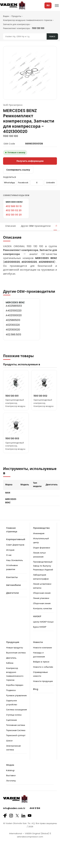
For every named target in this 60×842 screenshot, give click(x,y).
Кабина (9, 663)
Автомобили (13, 585)
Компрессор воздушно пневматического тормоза (27, 20)
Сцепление (11, 720)
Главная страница (11, 529)
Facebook (23, 182)
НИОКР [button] (37, 616)
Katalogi (10, 770)
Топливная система (15, 725)
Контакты (12, 577)
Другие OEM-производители (36, 226)
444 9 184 (35, 808)
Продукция (12, 642)
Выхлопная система (16, 652)
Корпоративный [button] (15, 539)
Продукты (16, 16)
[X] (17, 815)
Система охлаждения (16, 709)
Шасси (9, 740)
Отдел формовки (41, 547)
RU (48, 5)
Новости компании (42, 647)
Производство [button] (41, 528)
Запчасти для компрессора (16, 24)
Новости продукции (43, 681)
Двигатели (12, 592)
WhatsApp (9, 182)
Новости (38, 642)
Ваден (6, 16)
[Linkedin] (23, 815)
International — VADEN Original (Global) (29, 833)
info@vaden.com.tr (14, 808)
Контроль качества (42, 608)
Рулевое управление (16, 695)
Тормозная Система (15, 730)
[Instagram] (11, 815)
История (10, 550)
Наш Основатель (14, 560)
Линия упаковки (41, 598)
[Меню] (57, 5)
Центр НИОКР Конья (43, 621)
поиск (52, 36)
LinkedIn (50, 182)
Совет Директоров (15, 544)
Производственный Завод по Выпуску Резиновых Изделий (43, 565)
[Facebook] (5, 815)
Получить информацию (30, 161)
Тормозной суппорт (15, 735)
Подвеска (11, 690)
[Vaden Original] (12, 5)
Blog (35, 689)
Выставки (11, 775)
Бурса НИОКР (39, 626)
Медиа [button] (10, 764)
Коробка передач (14, 685)
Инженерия (38, 533)
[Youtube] (29, 815)
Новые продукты (14, 647)
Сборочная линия (41, 593)
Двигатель (11, 657)
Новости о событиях (43, 666)
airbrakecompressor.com (30, 836)
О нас (9, 555)
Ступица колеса (13, 714)
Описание (10, 226)
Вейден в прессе (41, 661)
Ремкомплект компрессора (16, 28)
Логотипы (11, 780)
